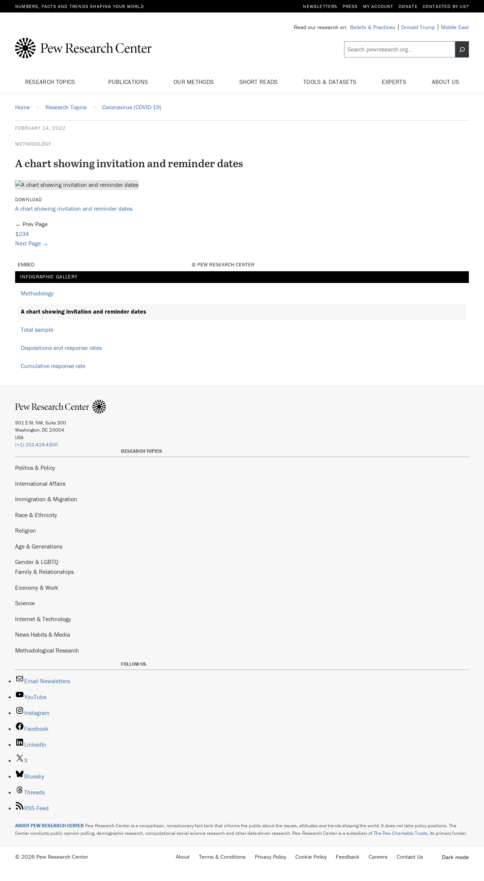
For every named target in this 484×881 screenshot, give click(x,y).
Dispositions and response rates (61, 347)
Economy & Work (36, 587)
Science (25, 603)
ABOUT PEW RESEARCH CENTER (49, 825)
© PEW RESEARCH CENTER (223, 264)
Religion (25, 530)
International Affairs (40, 483)
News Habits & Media (42, 634)
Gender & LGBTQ (36, 562)
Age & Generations (38, 546)
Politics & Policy (35, 467)
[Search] (462, 49)
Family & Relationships (44, 571)
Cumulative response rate (53, 366)
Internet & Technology (43, 619)
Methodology (33, 144)
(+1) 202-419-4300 (36, 444)
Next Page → (31, 243)
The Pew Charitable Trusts (400, 833)
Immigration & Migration (46, 499)
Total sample (37, 329)
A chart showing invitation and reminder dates (73, 208)
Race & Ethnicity (36, 515)
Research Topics (51, 81)
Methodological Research (47, 650)
